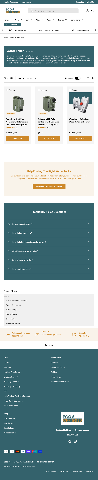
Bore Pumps (11, 319)
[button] (92, 10)
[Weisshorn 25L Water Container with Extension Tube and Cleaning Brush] (49, 103)
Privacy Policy (90, 471)
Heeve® (33, 466)
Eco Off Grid (27, 462)
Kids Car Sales (26, 466)
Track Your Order (11, 405)
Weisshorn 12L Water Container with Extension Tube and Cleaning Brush (17, 122)
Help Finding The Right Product (17, 396)
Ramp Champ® (16, 466)
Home (6, 37)
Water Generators (13, 305)
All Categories (10, 418)
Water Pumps (11, 309)
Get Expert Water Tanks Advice (49, 186)
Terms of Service (51, 471)
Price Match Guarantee (13, 401)
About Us (90, 2)
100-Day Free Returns (13, 372)
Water (12, 37)
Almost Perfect (10, 433)
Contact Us (80, 2)
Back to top (49, 345)
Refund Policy (77, 471)
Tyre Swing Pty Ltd (14, 462)
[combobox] (53, 10)
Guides (54, 372)
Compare (69, 78)
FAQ (5, 391)
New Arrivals (9, 423)
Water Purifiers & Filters (16, 300)
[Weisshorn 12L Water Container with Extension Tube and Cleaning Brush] (17, 103)
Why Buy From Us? (11, 381)
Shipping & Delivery (12, 386)
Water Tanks (20, 37)
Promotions (56, 377)
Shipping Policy (64, 471)
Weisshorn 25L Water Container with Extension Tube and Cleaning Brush (48, 122)
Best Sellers (9, 428)
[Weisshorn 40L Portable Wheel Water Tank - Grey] (80, 103)
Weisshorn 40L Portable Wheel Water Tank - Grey (79, 120)
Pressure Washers (14, 323)
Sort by (22, 78)
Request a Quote (58, 367)
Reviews (7, 367)
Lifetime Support (11, 377)
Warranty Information (60, 381)
